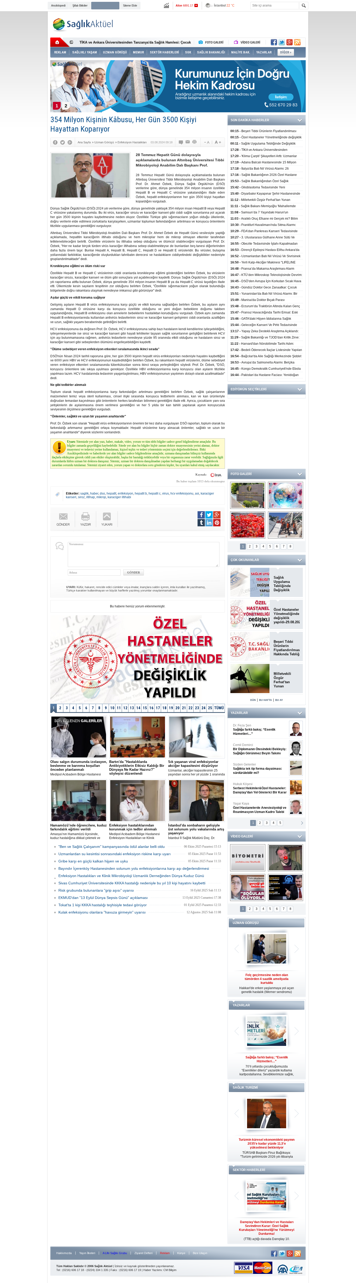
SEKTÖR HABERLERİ (249, 1170)
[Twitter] (62, 142)
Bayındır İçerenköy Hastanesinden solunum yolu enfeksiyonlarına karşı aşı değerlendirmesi (133, 868)
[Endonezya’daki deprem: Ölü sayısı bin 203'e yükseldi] (285, 525)
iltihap (90, 497)
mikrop (101, 497)
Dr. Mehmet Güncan (260, 730)
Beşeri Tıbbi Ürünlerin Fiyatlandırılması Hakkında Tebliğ (287, 648)
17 (158, 708)
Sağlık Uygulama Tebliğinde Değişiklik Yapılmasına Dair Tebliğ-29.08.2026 (287, 584)
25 (210, 708)
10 (112, 708)
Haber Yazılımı (152, 1270)
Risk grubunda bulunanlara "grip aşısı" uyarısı (96, 890)
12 (125, 708)
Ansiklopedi (58, 5)
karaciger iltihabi (119, 497)
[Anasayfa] (60, 42)
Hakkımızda (64, 1253)
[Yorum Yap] (181, 142)
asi (197, 493)
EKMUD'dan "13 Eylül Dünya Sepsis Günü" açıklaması (103, 898)
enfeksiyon (125, 493)
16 (151, 708)
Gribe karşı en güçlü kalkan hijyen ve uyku (93, 861)
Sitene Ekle (130, 5)
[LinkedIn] (209, 522)
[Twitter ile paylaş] (282, 42)
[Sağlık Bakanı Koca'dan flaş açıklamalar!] (285, 887)
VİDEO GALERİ (242, 836)
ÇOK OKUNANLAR (245, 560)
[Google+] (69, 142)
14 (138, 708)
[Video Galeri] (247, 42)
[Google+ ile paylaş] (289, 42)
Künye (181, 1253)
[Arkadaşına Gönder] (188, 142)
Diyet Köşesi (256, 786)
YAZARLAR (239, 713)
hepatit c (155, 493)
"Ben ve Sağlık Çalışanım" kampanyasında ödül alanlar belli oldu (111, 846)
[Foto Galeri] (212, 42)
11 (119, 708)
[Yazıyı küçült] (206, 142)
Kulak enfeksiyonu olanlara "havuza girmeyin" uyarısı (102, 912)
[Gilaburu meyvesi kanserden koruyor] (247, 525)
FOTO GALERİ (241, 474)
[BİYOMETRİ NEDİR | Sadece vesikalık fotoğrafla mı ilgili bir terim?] (247, 857)
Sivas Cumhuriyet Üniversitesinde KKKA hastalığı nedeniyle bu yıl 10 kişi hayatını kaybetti (131, 883)
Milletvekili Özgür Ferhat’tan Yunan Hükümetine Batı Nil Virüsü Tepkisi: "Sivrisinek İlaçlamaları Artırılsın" (285, 680)
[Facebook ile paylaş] (274, 42)
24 (203, 708)
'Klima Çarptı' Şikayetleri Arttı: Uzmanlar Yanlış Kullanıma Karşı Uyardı (136, 42)
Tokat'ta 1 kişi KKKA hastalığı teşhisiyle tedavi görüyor (102, 905)
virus (165, 493)
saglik (84, 493)
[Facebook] (55, 142)
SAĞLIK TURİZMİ (245, 1087)
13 (132, 708)
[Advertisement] (24, 92)
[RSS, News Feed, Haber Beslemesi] (297, 42)
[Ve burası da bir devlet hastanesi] (247, 495)
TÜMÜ (219, 708)
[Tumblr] (201, 522)
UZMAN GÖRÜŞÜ (246, 923)
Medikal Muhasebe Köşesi (259, 769)
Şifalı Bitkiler (80, 5)
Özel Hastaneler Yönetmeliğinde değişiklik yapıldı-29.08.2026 (287, 616)
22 (190, 708)
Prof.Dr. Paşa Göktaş (254, 808)
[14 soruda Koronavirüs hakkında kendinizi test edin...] (285, 495)
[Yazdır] (194, 142)
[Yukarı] (107, 519)
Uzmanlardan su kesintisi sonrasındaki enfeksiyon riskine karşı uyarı (114, 854)
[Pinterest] (216, 522)
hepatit (111, 493)
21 (184, 708)
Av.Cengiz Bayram (256, 749)
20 (177, 708)
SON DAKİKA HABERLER (250, 120)
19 (171, 708)
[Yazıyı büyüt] (218, 142)
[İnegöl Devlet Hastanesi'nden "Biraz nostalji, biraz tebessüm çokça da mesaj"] (285, 857)
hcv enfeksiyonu (181, 493)
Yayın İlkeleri (87, 1253)
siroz (81, 497)
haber (94, 493)
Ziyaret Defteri (143, 1253)
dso (102, 493)
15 (145, 708)
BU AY (279, 700)
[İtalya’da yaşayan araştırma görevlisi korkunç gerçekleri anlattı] (247, 887)
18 (164, 708)
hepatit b (141, 493)
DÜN (253, 700)
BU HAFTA (265, 700)
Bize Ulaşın (200, 1253)
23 (197, 708)
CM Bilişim (169, 1270)
